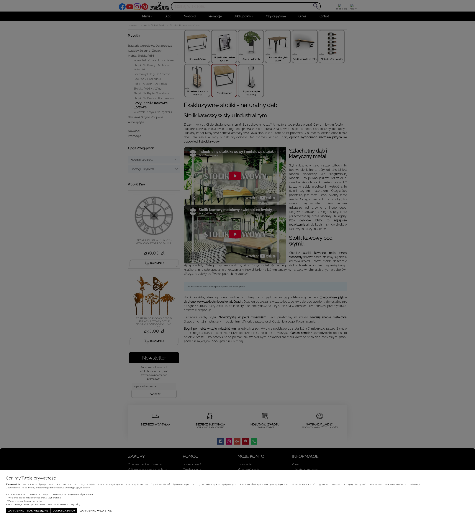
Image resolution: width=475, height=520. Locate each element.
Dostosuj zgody (64, 510)
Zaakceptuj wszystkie (96, 510)
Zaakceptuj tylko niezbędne (28, 510)
